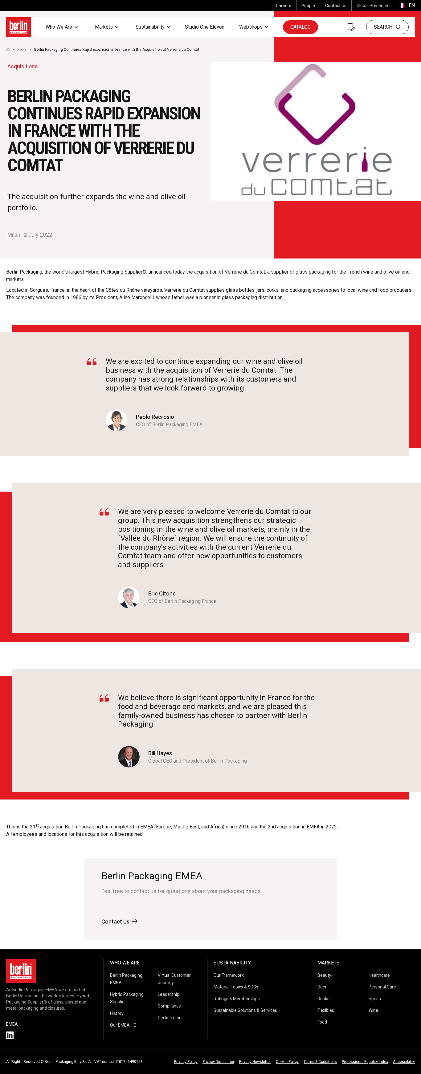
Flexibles (325, 1010)
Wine (373, 1010)
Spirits (375, 998)
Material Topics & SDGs (236, 986)
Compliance (169, 1006)
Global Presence (372, 5)
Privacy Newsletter (255, 1062)
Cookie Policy (287, 1062)
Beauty (324, 975)
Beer (322, 986)
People (308, 5)
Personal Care (382, 986)
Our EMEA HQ (123, 1025)
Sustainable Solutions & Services (245, 1010)
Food (322, 1022)
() (406, 5)
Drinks (323, 998)
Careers (283, 5)
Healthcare (379, 975)
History (117, 1013)
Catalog (300, 27)
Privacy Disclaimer (218, 1062)
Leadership (168, 994)
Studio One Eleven (204, 27)
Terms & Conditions (320, 1062)
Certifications (171, 1017)
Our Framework (229, 975)
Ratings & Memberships (237, 998)
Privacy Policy (186, 1062)
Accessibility (404, 1062)
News (22, 49)
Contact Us (335, 5)
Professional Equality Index (365, 1062)
